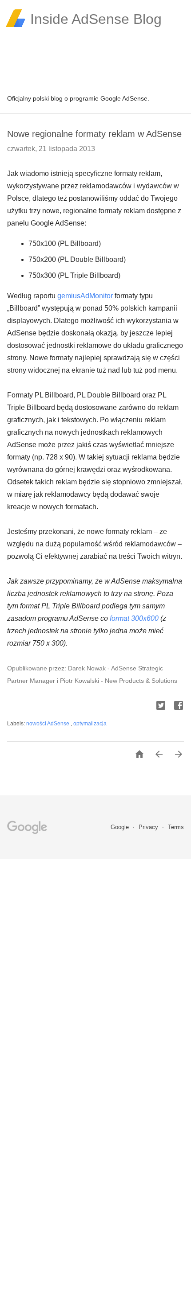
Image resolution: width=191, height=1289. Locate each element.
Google (121, 827)
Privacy (149, 827)
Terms (176, 827)
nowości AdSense (48, 723)
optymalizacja (90, 723)
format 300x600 (134, 618)
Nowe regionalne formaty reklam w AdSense (94, 134)
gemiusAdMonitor (85, 296)
